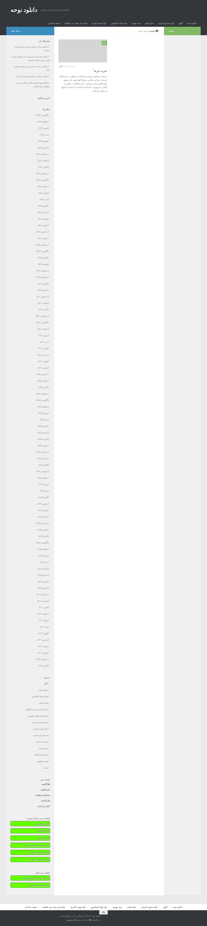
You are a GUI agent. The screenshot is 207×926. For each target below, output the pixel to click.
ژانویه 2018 (42, 588)
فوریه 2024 (42, 219)
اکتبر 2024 (42, 167)
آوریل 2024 (42, 206)
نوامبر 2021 (42, 303)
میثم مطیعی (42, 761)
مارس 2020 (42, 432)
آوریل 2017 (42, 633)
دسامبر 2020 (41, 374)
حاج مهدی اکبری (99, 23)
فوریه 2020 (42, 439)
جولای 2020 (42, 406)
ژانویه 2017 (42, 653)
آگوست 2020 (41, 400)
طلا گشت (46, 784)
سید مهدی (136, 23)
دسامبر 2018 (41, 523)
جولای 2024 (42, 186)
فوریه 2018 (42, 581)
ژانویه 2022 (42, 290)
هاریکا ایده (45, 800)
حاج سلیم (149, 23)
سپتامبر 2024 (41, 173)
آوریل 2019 (42, 497)
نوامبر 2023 (42, 238)
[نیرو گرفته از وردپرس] (90, 920)
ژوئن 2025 (42, 128)
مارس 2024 (42, 212)
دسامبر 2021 (41, 296)
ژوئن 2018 (42, 555)
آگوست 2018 (41, 542)
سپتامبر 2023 (41, 244)
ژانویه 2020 (42, 445)
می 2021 (43, 342)
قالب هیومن (71, 920)
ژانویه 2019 (42, 517)
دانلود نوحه (24, 9)
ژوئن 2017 (42, 620)
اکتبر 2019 (42, 465)
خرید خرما (100, 71)
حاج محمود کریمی (166, 23)
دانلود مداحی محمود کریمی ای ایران (31, 76)
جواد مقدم (42, 690)
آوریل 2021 (42, 348)
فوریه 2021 (42, 361)
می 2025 (43, 134)
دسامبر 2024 (41, 154)
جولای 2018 (42, 549)
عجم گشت (45, 789)
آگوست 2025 (41, 115)
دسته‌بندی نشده (40, 735)
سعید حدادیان (54, 23)
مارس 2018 (42, 575)
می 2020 (43, 419)
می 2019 (43, 491)
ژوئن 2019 (42, 484)
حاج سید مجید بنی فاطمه (75, 23)
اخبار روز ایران (44, 806)
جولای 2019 (42, 478)
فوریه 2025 (42, 141)
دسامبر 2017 (41, 594)
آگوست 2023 (41, 251)
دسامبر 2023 (41, 232)
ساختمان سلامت (42, 795)
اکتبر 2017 (42, 607)
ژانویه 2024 (42, 225)
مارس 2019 (42, 504)
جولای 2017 (42, 614)
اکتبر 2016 (42, 666)
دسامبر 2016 (41, 659)
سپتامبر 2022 (41, 277)
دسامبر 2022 (41, 270)
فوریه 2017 (42, 646)
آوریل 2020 (42, 426)
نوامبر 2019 (42, 458)
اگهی (180, 23)
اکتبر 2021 (42, 309)
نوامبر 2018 (42, 529)
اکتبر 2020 (42, 387)
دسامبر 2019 (41, 452)
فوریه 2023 (42, 264)
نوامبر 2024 (42, 160)
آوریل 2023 (42, 257)
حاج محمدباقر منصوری (37, 716)
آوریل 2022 (42, 283)
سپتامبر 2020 (41, 393)
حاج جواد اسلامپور (119, 23)
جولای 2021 (42, 329)
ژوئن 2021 (42, 335)
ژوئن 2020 (42, 413)
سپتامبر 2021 (41, 316)
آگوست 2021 (41, 322)
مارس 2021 (42, 355)
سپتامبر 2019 (41, 471)
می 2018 (43, 562)
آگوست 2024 (41, 180)
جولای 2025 (42, 121)
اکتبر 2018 (42, 536)
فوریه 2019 (42, 510)
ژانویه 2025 (42, 147)
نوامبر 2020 (42, 380)
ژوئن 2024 (42, 193)
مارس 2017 (42, 640)
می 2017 (43, 627)
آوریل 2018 (42, 568)
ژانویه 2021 (42, 368)
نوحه (45, 767)
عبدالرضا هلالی (40, 755)
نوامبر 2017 (42, 601)
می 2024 (43, 199)
